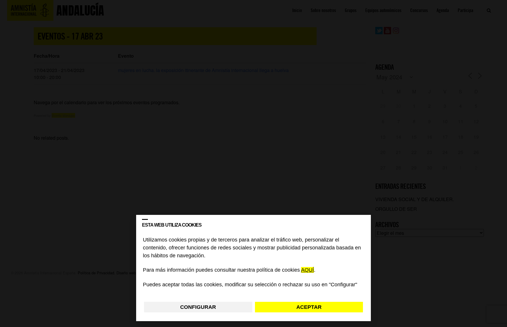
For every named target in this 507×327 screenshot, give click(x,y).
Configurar (198, 307)
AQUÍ (307, 270)
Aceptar (309, 307)
